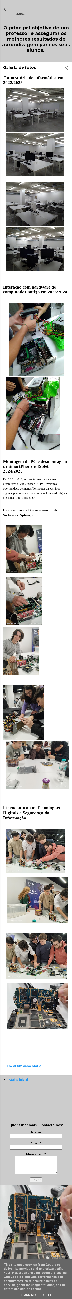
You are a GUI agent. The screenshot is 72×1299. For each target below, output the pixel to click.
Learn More (30, 1295)
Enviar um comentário (24, 1066)
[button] (66, 68)
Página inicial (18, 1079)
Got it (48, 1295)
